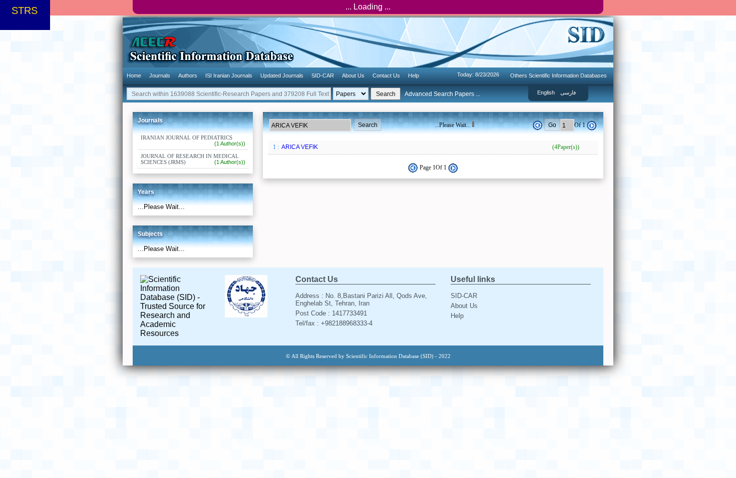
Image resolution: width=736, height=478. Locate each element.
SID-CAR (322, 75)
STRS (25, 10)
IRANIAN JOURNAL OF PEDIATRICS (193, 140)
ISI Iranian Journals (228, 75)
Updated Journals (281, 75)
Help (413, 75)
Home (134, 75)
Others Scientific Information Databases (558, 75)
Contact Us (386, 75)
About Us (353, 75)
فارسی (568, 93)
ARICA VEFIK (429, 147)
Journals (159, 75)
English (546, 93)
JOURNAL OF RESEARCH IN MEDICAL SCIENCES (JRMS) (193, 159)
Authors (187, 75)
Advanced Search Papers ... (442, 94)
